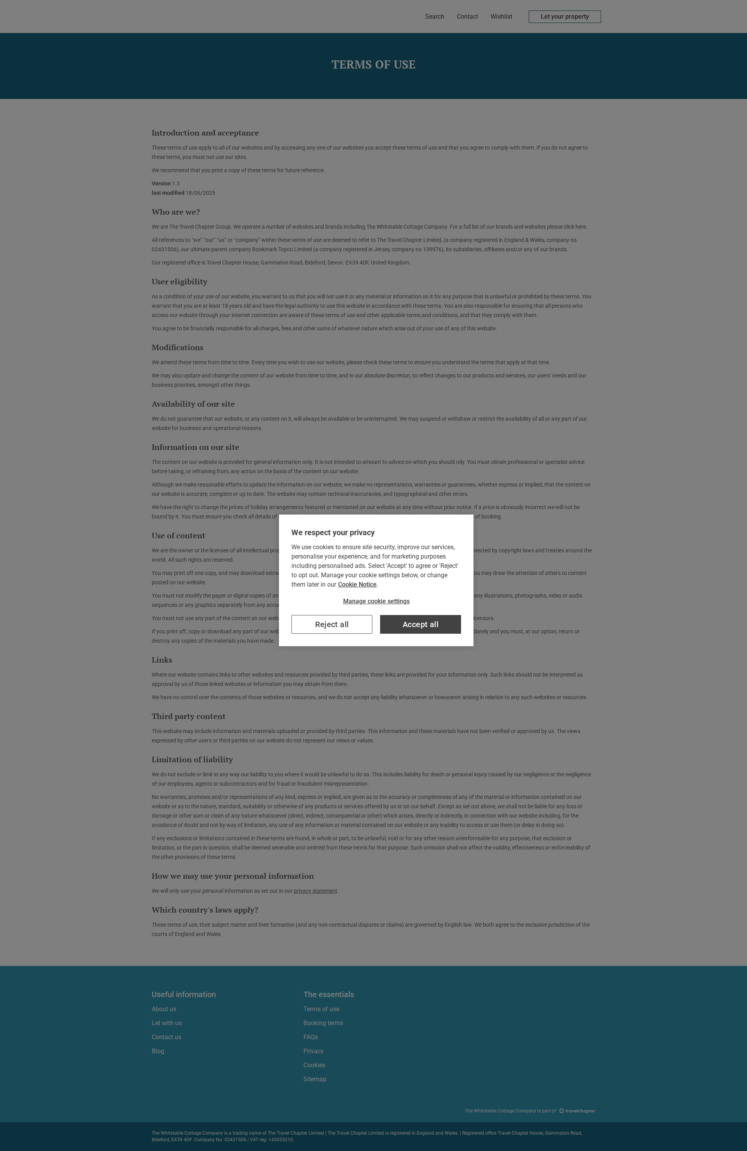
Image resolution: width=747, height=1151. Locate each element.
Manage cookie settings (376, 601)
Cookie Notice (357, 584)
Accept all (420, 624)
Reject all (332, 624)
